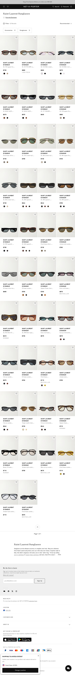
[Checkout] (70, 6)
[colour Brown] (7, 73)
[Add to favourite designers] (4, 17)
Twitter (12, 591)
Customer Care (33, 601)
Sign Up (39, 581)
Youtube (4, 591)
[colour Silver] (4, 162)
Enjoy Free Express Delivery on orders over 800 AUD (37, 2)
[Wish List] (7, 7)
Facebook (8, 591)
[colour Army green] (23, 206)
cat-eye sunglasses (19, 555)
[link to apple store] (10, 640)
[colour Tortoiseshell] (4, 73)
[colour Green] (45, 385)
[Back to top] (37, 527)
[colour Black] (45, 73)
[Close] (38, 656)
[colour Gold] (42, 73)
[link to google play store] (24, 640)
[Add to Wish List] (16, 37)
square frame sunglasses (32, 555)
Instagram (16, 591)
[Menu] (4, 6)
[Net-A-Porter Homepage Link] (31, 6)
